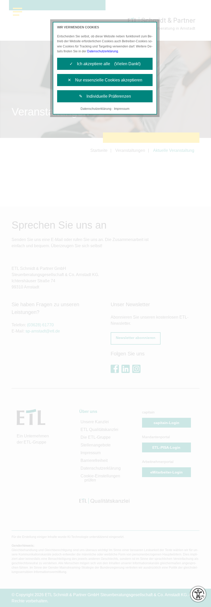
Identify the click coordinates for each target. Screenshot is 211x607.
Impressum (121, 109)
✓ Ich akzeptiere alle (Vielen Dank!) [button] (104, 64)
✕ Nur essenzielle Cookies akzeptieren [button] (105, 80)
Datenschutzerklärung (102, 51)
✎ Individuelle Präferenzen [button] (105, 96)
